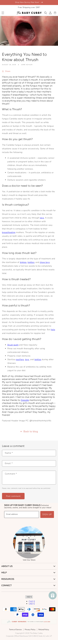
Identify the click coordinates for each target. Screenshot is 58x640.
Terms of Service (15, 629)
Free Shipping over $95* (29, 7)
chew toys (45, 262)
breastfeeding (9, 232)
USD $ (29, 597)
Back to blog (30, 431)
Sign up (47, 514)
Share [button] (7, 71)
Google (25, 400)
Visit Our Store (29, 560)
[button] (2, 13)
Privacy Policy (30, 629)
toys (42, 217)
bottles (31, 262)
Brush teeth (13, 344)
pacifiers (20, 359)
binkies (23, 262)
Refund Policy (43, 629)
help (53, 329)
